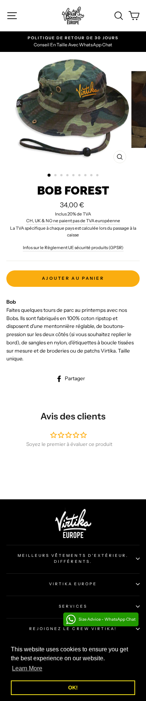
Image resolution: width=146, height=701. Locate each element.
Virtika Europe (73, 583)
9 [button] (98, 176)
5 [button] (74, 176)
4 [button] (68, 176)
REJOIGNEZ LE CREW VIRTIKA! (73, 628)
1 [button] (49, 175)
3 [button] (62, 176)
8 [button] (92, 176)
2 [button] (56, 176)
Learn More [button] (27, 668)
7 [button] (86, 176)
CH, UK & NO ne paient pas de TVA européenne (73, 220)
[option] (73, 109)
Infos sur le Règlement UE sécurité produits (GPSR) (73, 247)
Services (73, 606)
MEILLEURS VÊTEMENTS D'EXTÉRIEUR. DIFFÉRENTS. (73, 558)
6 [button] (80, 176)
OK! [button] (73, 688)
